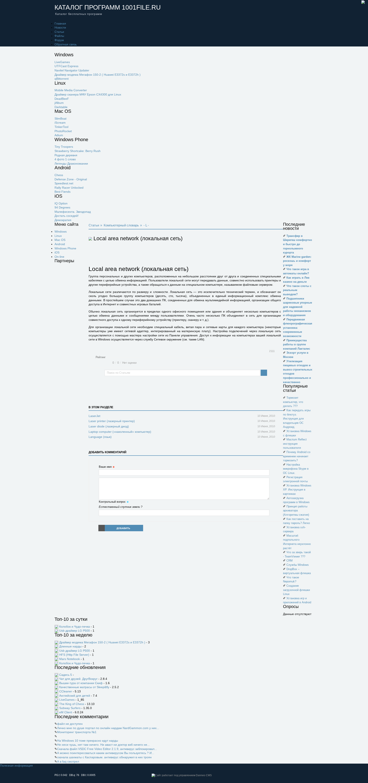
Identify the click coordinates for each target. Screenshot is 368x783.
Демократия (63, 220)
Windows (61, 231)
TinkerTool (61, 127)
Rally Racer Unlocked (69, 187)
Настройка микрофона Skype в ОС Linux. (296, 469)
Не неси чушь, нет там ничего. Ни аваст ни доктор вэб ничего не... (103, 744)
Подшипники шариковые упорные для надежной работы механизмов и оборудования (297, 307)
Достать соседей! (67, 215)
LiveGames (62, 62)
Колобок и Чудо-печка (74, 626)
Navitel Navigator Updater (72, 70)
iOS (57, 252)
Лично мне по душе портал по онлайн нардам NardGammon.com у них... (108, 728)
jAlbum (59, 102)
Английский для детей (74, 695)
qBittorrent (62, 78)
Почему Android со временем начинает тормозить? (296, 456)
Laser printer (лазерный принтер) (112, 421)
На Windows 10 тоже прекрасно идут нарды (87, 740)
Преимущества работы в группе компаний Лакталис (296, 344)
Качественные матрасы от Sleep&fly (84, 687)
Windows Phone (65, 248)
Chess (59, 175)
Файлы (59, 36)
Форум (59, 40)
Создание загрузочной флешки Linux (296, 590)
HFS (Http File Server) (74, 654)
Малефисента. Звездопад (73, 211)
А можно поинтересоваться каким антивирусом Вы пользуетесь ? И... (105, 753)
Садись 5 (65, 674)
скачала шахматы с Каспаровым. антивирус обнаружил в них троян (104, 757)
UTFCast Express (66, 66)
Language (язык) (100, 437)
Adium (59, 135)
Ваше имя (105, 466)
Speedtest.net (64, 183)
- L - (146, 225)
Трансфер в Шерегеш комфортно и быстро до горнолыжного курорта (297, 244)
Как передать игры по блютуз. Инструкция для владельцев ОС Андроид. (296, 418)
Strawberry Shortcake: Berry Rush (78, 151)
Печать (279, 351)
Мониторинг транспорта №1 (76, 732)
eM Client (65, 712)
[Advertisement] (72, 330)
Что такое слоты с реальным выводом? (297, 290)
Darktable (61, 107)
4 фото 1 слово (65, 159)
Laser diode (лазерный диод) (109, 426)
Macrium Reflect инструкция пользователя (295, 443)
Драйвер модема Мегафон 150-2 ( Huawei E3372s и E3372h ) (98, 74)
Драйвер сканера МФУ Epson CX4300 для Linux (88, 94)
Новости (60, 27)
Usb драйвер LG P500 (74, 630)
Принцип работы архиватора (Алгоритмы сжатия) (296, 510)
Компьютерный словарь (121, 225)
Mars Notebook (69, 659)
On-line (59, 256)
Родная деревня (66, 155)
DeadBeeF (62, 98)
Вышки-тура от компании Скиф (81, 683)
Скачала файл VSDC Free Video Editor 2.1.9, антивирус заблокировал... (107, 749)
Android (60, 244)
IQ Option (61, 203)
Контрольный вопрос (112, 501)
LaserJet (94, 416)
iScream (60, 122)
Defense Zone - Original (71, 179)
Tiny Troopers (64, 146)
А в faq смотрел (68, 761)
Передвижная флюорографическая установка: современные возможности (297, 328)
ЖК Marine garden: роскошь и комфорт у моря (297, 261)
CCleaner (65, 691)
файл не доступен (70, 723)
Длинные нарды (70, 646)
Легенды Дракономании (71, 163)
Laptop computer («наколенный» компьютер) (120, 431)
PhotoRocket (63, 131)
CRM (289, 560)
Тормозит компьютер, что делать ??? (293, 402)
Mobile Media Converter (71, 90)
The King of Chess (71, 704)
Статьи (59, 31)
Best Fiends (62, 191)
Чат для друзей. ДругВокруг (78, 678)
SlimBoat (60, 118)
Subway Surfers (69, 708)
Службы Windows (297, 564)
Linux (58, 235)
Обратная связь (66, 44)
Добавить (123, 528)
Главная (60, 23)
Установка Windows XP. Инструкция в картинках (297, 489)
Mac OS (60, 240)
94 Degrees (62, 207)
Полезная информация (16, 765)
